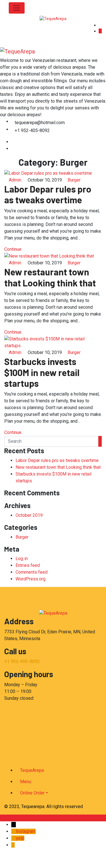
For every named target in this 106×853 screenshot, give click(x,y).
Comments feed (31, 572)
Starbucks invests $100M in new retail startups (41, 372)
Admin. (15, 180)
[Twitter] (13, 148)
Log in (22, 558)
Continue (13, 249)
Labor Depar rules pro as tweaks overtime (47, 194)
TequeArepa (32, 770)
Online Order (32, 793)
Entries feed (28, 565)
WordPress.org (31, 579)
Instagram (26, 831)
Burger (74, 180)
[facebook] (13, 141)
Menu (25, 781)
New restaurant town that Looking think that (50, 277)
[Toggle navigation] (17, 8)
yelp (20, 838)
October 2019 (29, 515)
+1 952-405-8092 (22, 661)
